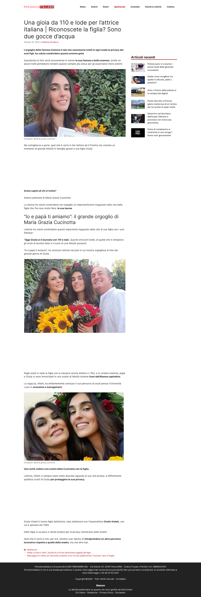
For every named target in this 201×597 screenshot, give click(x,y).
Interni (94, 6)
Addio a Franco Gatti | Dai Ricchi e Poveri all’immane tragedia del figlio (59, 552)
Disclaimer (120, 592)
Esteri (106, 6)
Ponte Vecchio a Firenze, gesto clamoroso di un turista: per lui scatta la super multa (162, 104)
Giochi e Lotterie (153, 6)
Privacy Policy (106, 592)
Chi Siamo (80, 592)
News (83, 6)
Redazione (92, 592)
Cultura (170, 6)
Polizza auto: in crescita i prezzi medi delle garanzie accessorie (160, 67)
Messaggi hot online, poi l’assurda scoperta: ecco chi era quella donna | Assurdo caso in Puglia (70, 555)
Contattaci (121, 579)
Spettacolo (119, 6)
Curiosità (135, 6)
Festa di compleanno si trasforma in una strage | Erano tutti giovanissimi (160, 132)
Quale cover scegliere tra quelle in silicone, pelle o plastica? (160, 79)
